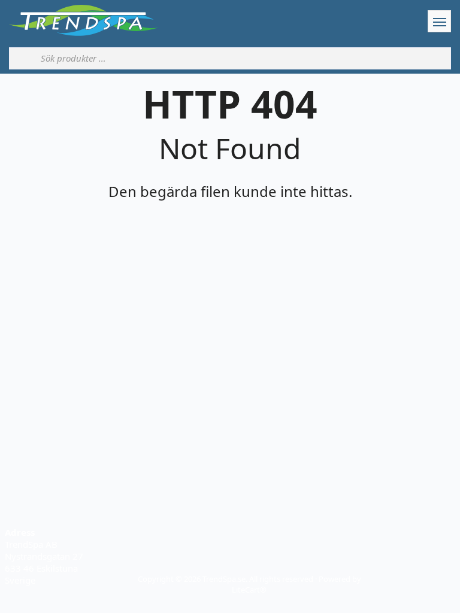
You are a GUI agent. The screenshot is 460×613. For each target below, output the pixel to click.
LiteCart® (249, 589)
